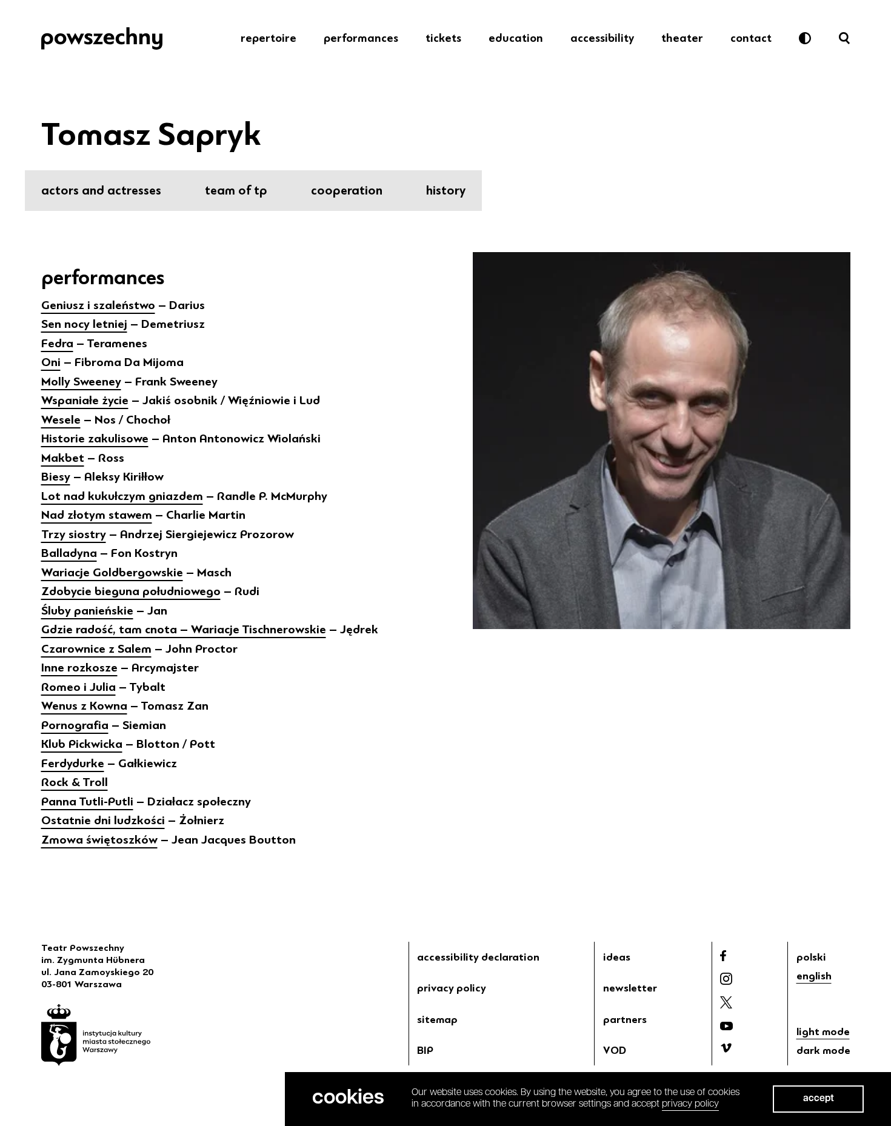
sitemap (437, 1019)
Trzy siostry (73, 534)
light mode (823, 1031)
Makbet (62, 457)
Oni (51, 362)
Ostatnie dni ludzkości (103, 820)
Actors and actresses (101, 190)
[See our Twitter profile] (726, 1002)
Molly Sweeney (81, 381)
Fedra (57, 343)
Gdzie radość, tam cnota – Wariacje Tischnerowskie (183, 629)
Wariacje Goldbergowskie (112, 572)
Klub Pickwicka (81, 743)
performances (361, 38)
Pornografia (74, 725)
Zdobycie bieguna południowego (131, 591)
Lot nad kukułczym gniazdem (122, 496)
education (516, 38)
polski (811, 957)
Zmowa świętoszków (99, 839)
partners (625, 1019)
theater (682, 38)
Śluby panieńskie (87, 610)
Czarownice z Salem (96, 648)
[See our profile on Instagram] (726, 979)
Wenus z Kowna (84, 705)
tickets (443, 38)
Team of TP (236, 190)
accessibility (602, 38)
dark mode (823, 1050)
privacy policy (451, 987)
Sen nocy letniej (84, 323)
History (446, 190)
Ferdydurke (72, 763)
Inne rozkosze (79, 667)
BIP (425, 1050)
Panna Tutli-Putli (87, 801)
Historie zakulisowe (94, 438)
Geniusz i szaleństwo (98, 305)
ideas (616, 957)
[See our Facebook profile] (723, 956)
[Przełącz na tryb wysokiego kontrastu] (805, 38)
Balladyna (69, 553)
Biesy (55, 476)
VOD (614, 1050)
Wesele (61, 419)
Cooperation (346, 190)
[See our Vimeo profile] (726, 1048)
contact (751, 38)
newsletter (630, 987)
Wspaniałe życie (84, 400)
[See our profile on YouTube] (726, 1026)
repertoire (268, 38)
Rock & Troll (74, 782)
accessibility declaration (478, 957)
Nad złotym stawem (96, 514)
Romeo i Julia (78, 687)
